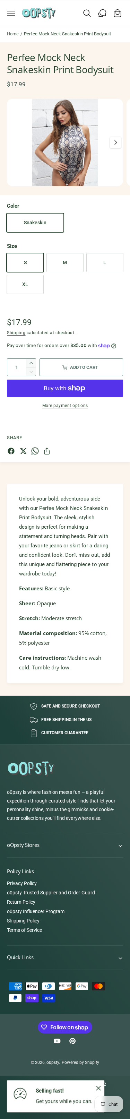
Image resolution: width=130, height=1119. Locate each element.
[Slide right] (115, 142)
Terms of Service (24, 930)
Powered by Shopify (80, 1062)
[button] (11, 13)
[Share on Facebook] (11, 451)
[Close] (98, 1088)
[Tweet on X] (23, 451)
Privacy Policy (22, 883)
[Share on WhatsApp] (35, 451)
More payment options (65, 405)
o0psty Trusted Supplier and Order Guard (51, 892)
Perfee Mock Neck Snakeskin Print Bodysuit (67, 33)
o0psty (52, 1062)
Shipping (16, 332)
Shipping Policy (23, 920)
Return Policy (21, 902)
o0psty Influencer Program (35, 911)
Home (13, 33)
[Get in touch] (102, 13)
